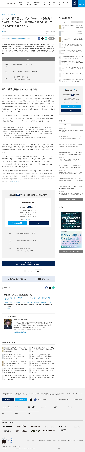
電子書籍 (14, 38)
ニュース (44, 3)
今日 (65, 22)
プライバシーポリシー (73, 440)
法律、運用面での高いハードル (21, 77)
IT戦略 (8, 38)
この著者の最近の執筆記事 (20, 332)
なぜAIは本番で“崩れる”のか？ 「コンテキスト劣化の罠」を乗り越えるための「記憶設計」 (43, 377)
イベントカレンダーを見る (72, 251)
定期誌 (16, 413)
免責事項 (49, 440)
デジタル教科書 (21, 38)
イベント (54, 3)
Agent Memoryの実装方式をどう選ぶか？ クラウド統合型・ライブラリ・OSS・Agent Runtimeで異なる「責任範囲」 (43, 356)
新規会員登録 (18, 223)
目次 (28, 59)
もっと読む (7, 308)
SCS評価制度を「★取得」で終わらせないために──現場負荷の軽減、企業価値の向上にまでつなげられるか (71, 180)
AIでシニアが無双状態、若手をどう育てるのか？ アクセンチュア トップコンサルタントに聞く (43, 370)
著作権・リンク (34, 440)
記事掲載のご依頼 (63, 399)
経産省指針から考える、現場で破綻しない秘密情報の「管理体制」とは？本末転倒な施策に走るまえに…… (71, 145)
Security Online (21, 3)
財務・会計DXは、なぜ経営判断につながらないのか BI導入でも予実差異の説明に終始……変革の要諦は (15, 370)
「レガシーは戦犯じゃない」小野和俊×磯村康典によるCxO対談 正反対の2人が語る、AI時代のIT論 (15, 363)
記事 (49, 3)
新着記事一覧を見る (71, 199)
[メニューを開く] (2, 3)
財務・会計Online (37, 3)
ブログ (30, 413)
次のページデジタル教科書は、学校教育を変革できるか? (28, 263)
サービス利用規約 (62, 440)
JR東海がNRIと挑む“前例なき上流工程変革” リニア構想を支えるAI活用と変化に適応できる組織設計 (15, 377)
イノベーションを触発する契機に (22, 79)
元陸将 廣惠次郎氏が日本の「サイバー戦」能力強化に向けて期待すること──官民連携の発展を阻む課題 (15, 349)
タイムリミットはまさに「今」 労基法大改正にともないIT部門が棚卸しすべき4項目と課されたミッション (71, 193)
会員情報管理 (42, 440)
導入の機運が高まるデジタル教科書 (22, 64)
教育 (3, 38)
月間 (77, 22)
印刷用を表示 (7, 288)
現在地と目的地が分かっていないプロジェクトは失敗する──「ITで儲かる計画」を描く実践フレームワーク (71, 137)
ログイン (40, 223)
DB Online (29, 3)
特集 (59, 3)
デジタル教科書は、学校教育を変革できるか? (25, 72)
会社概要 (54, 440)
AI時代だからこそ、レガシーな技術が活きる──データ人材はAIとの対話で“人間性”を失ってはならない (71, 160)
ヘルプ (27, 440)
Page (6, 72)
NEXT (38, 271)
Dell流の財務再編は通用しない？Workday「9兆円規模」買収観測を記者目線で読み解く (43, 349)
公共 (29, 38)
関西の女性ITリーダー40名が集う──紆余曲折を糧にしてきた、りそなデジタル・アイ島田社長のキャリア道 (15, 356)
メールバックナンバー (29, 219)
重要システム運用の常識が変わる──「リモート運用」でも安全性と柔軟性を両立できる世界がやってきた (71, 173)
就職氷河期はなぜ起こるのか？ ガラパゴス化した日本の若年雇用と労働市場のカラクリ (28, 302)
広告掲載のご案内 (77, 399)
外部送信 (81, 440)
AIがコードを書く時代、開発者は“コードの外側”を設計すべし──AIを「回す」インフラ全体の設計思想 (43, 363)
